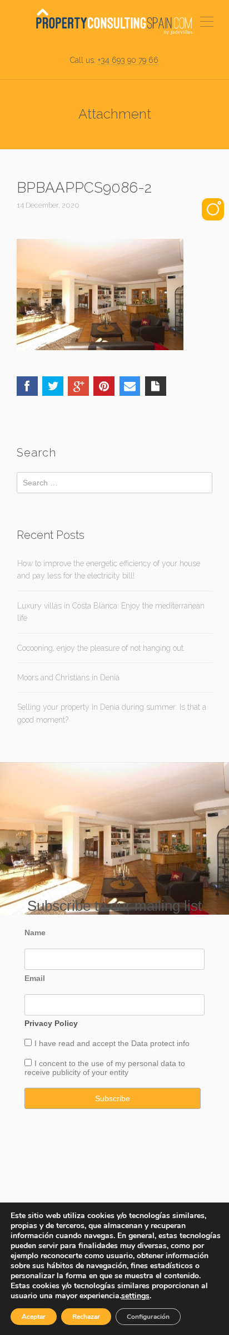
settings (135, 1296)
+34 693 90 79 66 (128, 60)
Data (140, 1043)
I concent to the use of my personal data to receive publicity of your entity (104, 1068)
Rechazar (86, 1316)
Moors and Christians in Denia (68, 677)
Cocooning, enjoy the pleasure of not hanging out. (101, 648)
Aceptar (34, 1316)
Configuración (148, 1316)
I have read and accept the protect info (112, 1043)
